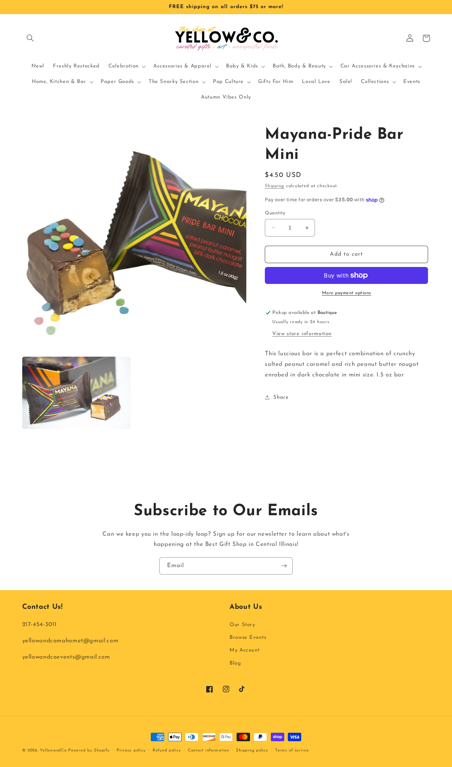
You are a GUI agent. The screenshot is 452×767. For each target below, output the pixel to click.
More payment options (346, 293)
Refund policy (167, 750)
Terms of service (292, 750)
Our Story (242, 625)
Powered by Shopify (88, 750)
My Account (245, 650)
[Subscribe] (284, 566)
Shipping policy (252, 750)
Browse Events (248, 637)
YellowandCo (53, 750)
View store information (302, 334)
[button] (30, 38)
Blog (235, 663)
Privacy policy (131, 750)
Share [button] (281, 397)
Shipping (274, 186)
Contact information (208, 750)
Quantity (275, 213)
